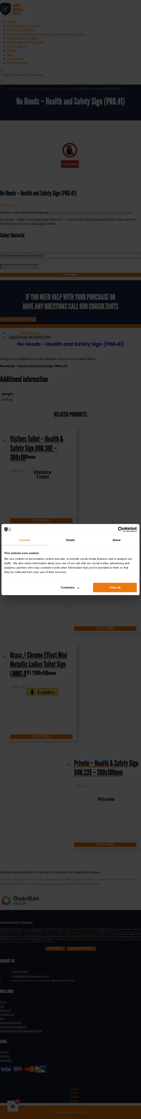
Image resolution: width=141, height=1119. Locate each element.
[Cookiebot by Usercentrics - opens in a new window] (121, 529)
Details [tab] (70, 540)
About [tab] (117, 540)
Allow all (114, 587)
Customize (68, 587)
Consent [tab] (24, 540)
